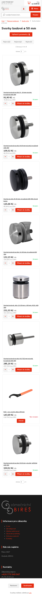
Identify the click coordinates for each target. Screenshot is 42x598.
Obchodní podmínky (13, 534)
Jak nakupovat (11, 529)
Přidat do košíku (23, 103)
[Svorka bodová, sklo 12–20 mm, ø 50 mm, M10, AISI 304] (21, 286)
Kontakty (9, 539)
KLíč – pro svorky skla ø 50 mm (14, 412)
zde (30, 593)
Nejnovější (6, 42)
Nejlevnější (18, 42)
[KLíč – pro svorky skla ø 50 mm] (21, 393)
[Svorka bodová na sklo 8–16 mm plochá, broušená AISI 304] (21, 127)
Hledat (35, 15)
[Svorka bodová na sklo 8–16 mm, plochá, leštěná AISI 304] (21, 444)
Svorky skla (25, 21)
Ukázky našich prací (12, 531)
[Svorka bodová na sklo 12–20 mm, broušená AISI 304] (21, 233)
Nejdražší (29, 42)
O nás (8, 526)
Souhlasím (27, 585)
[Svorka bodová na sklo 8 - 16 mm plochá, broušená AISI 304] (21, 73)
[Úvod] (10, 8)
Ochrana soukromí (12, 536)
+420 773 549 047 (7, 2)
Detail (21, 421)
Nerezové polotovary (13, 21)
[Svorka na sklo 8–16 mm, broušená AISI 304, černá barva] (21, 180)
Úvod (3, 21)
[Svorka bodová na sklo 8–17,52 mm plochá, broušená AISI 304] (21, 339)
